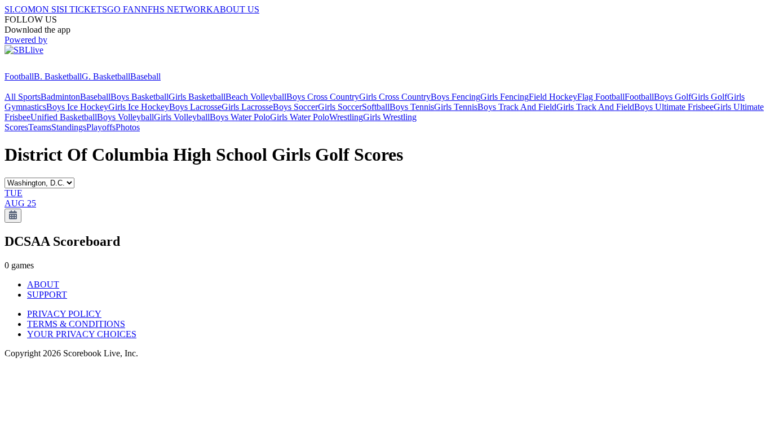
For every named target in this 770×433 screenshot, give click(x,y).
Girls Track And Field (595, 107)
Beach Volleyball (255, 96)
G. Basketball (106, 76)
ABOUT (43, 284)
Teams (39, 127)
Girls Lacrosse (247, 107)
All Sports (23, 96)
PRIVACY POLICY (64, 314)
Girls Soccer (340, 107)
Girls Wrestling (390, 117)
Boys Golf (672, 96)
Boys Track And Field (516, 107)
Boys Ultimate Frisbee (674, 107)
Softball (376, 107)
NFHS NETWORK (177, 9)
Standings (68, 127)
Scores (16, 127)
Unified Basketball (63, 117)
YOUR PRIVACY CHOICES (81, 334)
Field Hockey (553, 96)
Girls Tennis (455, 107)
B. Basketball (58, 76)
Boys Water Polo (240, 117)
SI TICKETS (83, 9)
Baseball (145, 76)
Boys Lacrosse (195, 107)
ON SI (47, 9)
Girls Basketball (197, 96)
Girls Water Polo (299, 117)
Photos (128, 127)
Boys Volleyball (125, 117)
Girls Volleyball (182, 117)
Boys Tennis (412, 107)
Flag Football (601, 96)
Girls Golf (709, 96)
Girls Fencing (504, 96)
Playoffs (101, 127)
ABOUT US (236, 9)
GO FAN (124, 9)
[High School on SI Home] (48, 66)
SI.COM (20, 9)
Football (19, 76)
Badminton (60, 96)
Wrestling (346, 117)
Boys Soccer (295, 107)
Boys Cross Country (322, 96)
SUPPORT (47, 294)
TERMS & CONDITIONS (76, 324)
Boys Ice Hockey (77, 107)
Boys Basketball (139, 96)
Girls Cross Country (395, 96)
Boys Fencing (455, 96)
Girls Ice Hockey (138, 107)
